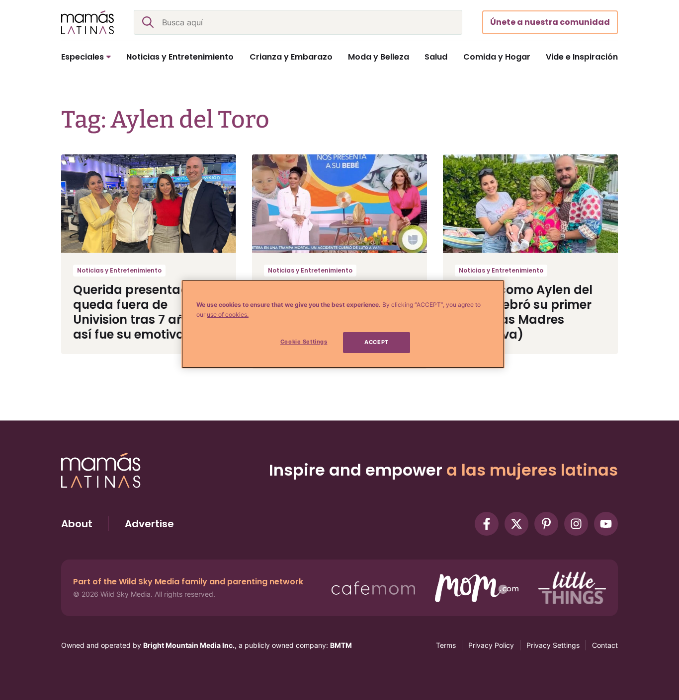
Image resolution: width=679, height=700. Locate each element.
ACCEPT (376, 342)
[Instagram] (576, 524)
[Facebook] (487, 524)
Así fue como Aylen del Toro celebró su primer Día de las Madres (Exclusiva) (524, 312)
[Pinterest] (546, 524)
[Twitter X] (516, 524)
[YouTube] (606, 524)
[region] (343, 324)
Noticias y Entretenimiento (119, 270)
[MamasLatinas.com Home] (87, 22)
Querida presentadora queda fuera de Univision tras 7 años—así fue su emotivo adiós (146, 312)
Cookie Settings (304, 341)
